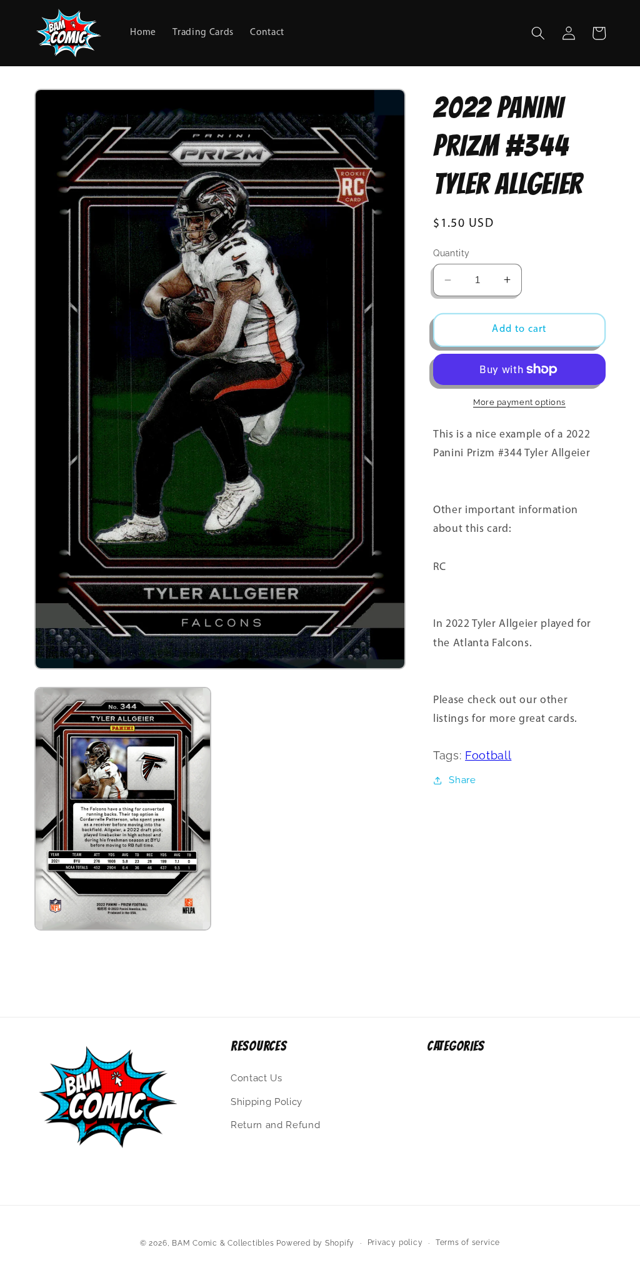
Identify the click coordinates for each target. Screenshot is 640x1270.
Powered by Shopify (315, 1243)
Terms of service (468, 1242)
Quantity (451, 253)
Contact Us (256, 1078)
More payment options (519, 402)
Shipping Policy (266, 1102)
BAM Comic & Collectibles (223, 1243)
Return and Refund (275, 1125)
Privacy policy (395, 1242)
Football (488, 755)
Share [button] (462, 780)
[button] (538, 33)
